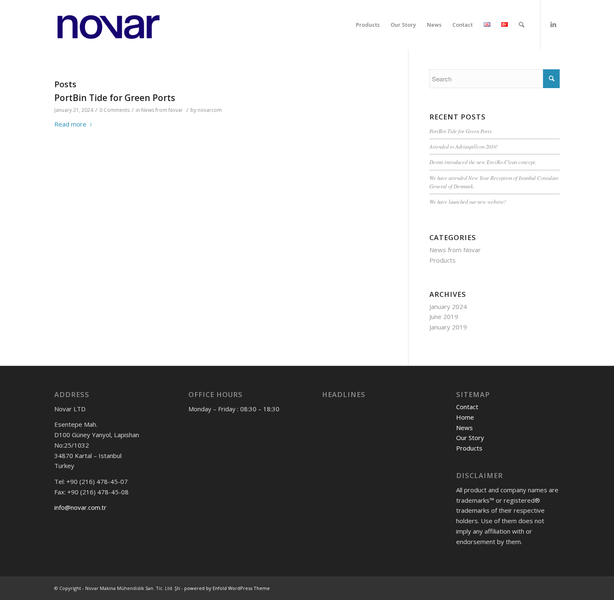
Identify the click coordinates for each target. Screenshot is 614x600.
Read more (70, 124)
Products (442, 260)
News (464, 427)
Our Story (470, 437)
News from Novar (162, 110)
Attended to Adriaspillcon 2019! (463, 146)
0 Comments (114, 110)
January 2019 (448, 327)
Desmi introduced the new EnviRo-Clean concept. (482, 161)
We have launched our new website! (467, 201)
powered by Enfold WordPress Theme (227, 588)
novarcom (210, 110)
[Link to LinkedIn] (553, 24)
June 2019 (443, 316)
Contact (467, 407)
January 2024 (448, 306)
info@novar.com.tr (80, 507)
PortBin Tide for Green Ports (114, 98)
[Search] (521, 24)
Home (465, 417)
